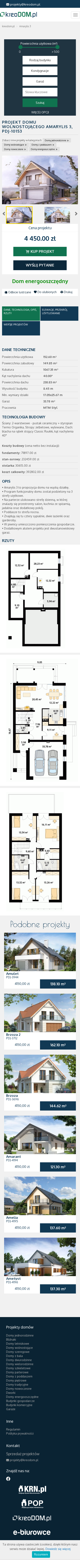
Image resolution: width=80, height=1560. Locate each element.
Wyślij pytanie (40, 265)
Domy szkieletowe (18, 1368)
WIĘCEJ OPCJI (40, 112)
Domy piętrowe (16, 1380)
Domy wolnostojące (14, 144)
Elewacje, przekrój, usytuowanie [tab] (55, 311)
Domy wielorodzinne (19, 1364)
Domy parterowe (17, 1372)
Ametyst (13, 1278)
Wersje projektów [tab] (16, 324)
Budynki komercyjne (19, 1405)
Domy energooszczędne (43, 149)
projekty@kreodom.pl (24, 4)
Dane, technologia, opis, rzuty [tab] (20, 311)
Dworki (10, 1392)
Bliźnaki (11, 1339)
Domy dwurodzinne (19, 1360)
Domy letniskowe (17, 1343)
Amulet (12, 973)
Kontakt (13, 1445)
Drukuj (67, 292)
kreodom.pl (8, 26)
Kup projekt (42, 251)
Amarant (13, 1156)
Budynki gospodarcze (20, 1401)
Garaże (10, 1409)
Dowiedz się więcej (58, 1549)
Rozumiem (41, 1554)
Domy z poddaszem (41, 144)
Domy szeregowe (18, 1351)
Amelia (12, 1217)
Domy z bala (14, 1356)
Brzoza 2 (13, 1034)
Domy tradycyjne (17, 1384)
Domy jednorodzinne (55, 140)
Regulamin (13, 1429)
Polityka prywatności (20, 1433)
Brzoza (12, 1095)
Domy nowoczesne (13, 149)
